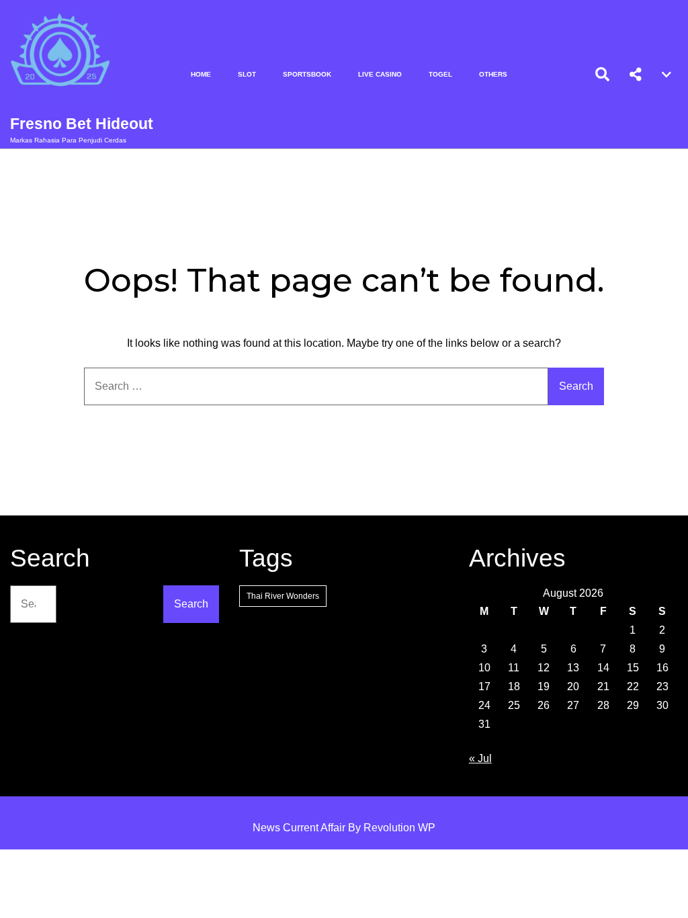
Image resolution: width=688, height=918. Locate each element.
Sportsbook (307, 74)
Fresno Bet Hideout (81, 123)
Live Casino (380, 74)
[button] (635, 74)
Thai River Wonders (283, 596)
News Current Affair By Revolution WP (344, 827)
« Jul (480, 758)
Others (493, 74)
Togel (440, 74)
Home (201, 74)
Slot (247, 74)
